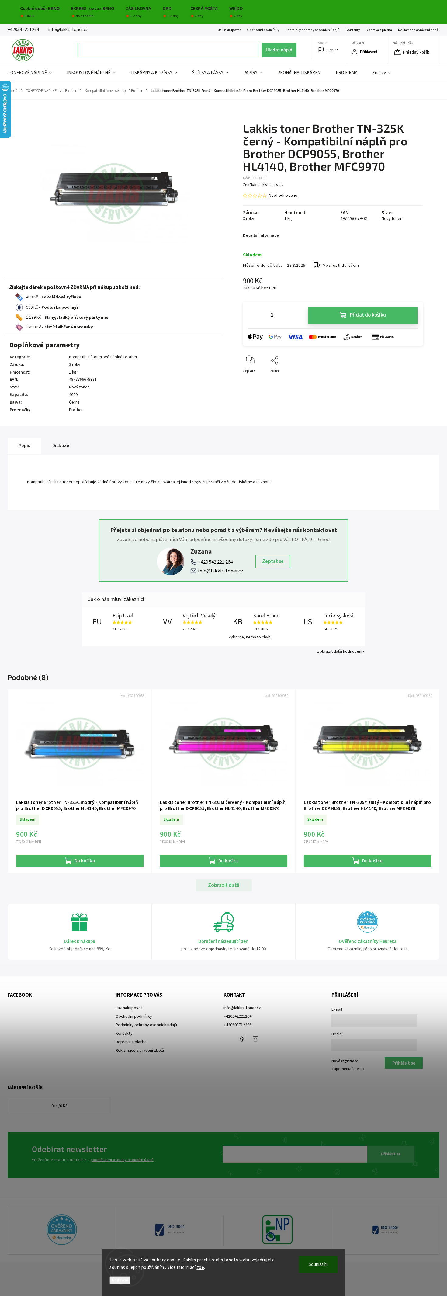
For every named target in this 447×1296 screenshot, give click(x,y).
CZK (330, 50)
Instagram (255, 1038)
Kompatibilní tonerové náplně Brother (103, 357)
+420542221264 (237, 1016)
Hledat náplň (279, 50)
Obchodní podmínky (263, 30)
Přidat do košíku (368, 315)
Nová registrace (344, 1061)
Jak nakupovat (229, 30)
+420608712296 (237, 1025)
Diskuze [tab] (60, 445)
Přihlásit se (391, 1154)
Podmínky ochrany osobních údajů (312, 30)
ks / (59, 1106)
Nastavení (120, 1280)
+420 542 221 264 (215, 562)
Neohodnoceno (283, 195)
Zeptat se (273, 561)
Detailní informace (261, 235)
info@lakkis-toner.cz (220, 571)
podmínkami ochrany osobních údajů (122, 1159)
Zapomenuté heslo (347, 1069)
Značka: (263, 184)
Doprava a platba (379, 30)
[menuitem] (33, 73)
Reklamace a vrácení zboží (418, 30)
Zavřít (413, 381)
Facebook (241, 1038)
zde (200, 1267)
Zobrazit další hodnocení (339, 651)
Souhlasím (318, 1264)
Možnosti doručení (341, 265)
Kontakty (353, 30)
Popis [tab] (24, 445)
